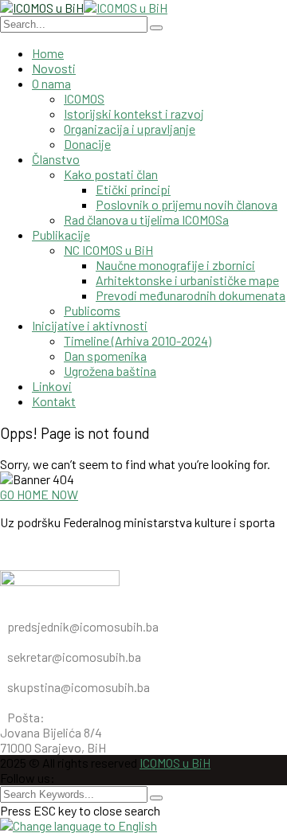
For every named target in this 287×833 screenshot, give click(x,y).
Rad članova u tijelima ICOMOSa (146, 219)
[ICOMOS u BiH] (42, 7)
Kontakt (54, 401)
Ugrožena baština (110, 370)
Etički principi (133, 189)
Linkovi (52, 385)
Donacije (87, 143)
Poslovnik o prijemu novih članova (186, 204)
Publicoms (92, 310)
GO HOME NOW (39, 494)
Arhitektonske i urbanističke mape (187, 279)
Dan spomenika (105, 355)
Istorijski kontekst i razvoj (134, 113)
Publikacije (61, 234)
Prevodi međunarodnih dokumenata (190, 295)
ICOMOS (84, 98)
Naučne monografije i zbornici (175, 264)
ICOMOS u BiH (175, 762)
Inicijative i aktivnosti (89, 325)
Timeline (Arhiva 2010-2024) (137, 340)
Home (48, 53)
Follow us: (27, 777)
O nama (51, 83)
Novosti (54, 68)
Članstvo (56, 158)
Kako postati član (111, 174)
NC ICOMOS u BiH (108, 249)
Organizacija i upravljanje (129, 128)
